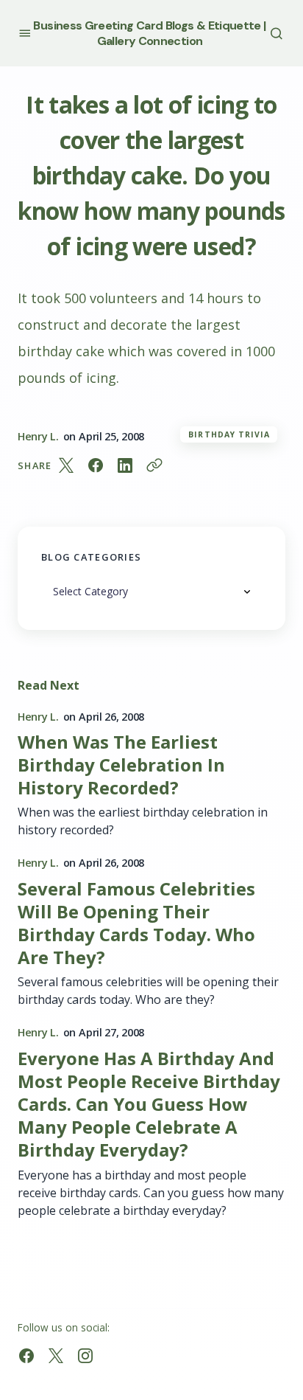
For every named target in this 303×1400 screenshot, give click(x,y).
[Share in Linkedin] (125, 465)
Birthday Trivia (229, 434)
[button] (25, 33)
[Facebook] (26, 1355)
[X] (56, 1355)
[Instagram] (85, 1355)
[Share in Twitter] (66, 465)
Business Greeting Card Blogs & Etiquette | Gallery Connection (149, 33)
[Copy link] (154, 465)
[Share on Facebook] (95, 465)
